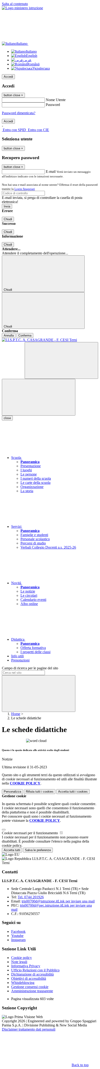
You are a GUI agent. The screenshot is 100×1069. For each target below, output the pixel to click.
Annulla (9, 335)
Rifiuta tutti (39, 791)
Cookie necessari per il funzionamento (30, 833)
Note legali (19, 962)
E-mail (51, 171)
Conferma (24, 335)
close (7, 418)
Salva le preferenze (38, 850)
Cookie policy (21, 958)
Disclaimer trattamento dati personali (28, 1029)
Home (15, 714)
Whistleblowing (22, 983)
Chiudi (8, 219)
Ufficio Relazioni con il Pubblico (35, 970)
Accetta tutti (73, 791)
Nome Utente (56, 100)
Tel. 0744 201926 (31, 897)
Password (53, 105)
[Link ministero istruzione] (22, 8)
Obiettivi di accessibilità (28, 978)
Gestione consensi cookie (29, 987)
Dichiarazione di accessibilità (32, 974)
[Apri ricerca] (61, 360)
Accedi (8, 76)
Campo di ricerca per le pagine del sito (30, 668)
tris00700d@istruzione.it (58, 901)
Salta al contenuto (15, 4)
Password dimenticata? (18, 113)
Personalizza (12, 791)
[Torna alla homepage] (50, 340)
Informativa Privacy (25, 966)
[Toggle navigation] (38, 397)
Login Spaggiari (24, 189)
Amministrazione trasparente (32, 991)
